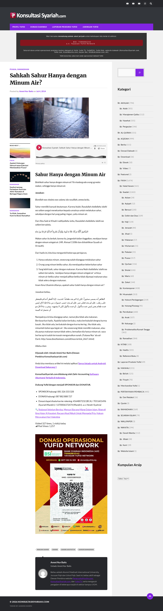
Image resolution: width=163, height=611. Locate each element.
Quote (123, 403)
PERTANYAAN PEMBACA (132, 391)
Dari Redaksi (128, 397)
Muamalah (127, 294)
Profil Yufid (18, 27)
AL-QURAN (126, 132)
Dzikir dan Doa (131, 215)
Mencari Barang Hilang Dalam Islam (80, 409)
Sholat (127, 270)
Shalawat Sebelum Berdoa (50, 409)
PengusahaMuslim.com (83, 578)
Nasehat (126, 120)
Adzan (127, 197)
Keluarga (129, 323)
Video (125, 168)
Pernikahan (128, 312)
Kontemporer (129, 288)
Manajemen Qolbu (131, 114)
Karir (125, 445)
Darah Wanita (129, 433)
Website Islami (127, 451)
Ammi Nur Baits (26, 91)
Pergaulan (127, 126)
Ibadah (126, 192)
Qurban (128, 264)
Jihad (127, 233)
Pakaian (128, 252)
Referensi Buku (129, 356)
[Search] (151, 3)
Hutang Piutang (132, 305)
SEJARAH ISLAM (128, 415)
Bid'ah (125, 373)
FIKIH (123, 180)
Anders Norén (25, 606)
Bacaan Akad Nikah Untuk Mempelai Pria (76, 413)
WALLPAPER (126, 421)
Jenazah (128, 227)
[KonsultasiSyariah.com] (81, 15)
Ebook (125, 162)
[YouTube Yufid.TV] (127, 3)
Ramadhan (23, 69)
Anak (127, 317)
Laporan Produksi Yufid (64, 27)
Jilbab (125, 439)
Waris (127, 276)
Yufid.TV (78, 581)
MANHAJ (125, 368)
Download (125, 156)
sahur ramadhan (86, 549)
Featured (125, 174)
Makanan (129, 240)
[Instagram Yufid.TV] (145, 3)
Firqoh (126, 379)
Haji (126, 221)
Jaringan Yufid (90, 27)
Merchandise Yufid (129, 385)
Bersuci (128, 209)
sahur (55, 549)
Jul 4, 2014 (41, 91)
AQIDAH (125, 138)
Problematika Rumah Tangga (137, 329)
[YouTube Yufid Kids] (139, 3)
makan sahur (43, 549)
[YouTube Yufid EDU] (133, 3)
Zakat (127, 282)
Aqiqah (128, 203)
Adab (125, 108)
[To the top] (150, 596)
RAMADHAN (127, 409)
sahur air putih (68, 549)
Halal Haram (128, 186)
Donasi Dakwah (38, 27)
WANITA (125, 427)
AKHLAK (125, 103)
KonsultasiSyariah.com (61, 581)
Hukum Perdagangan (134, 299)
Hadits (126, 350)
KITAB (123, 344)
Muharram (129, 246)
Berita (123, 144)
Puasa (13, 69)
